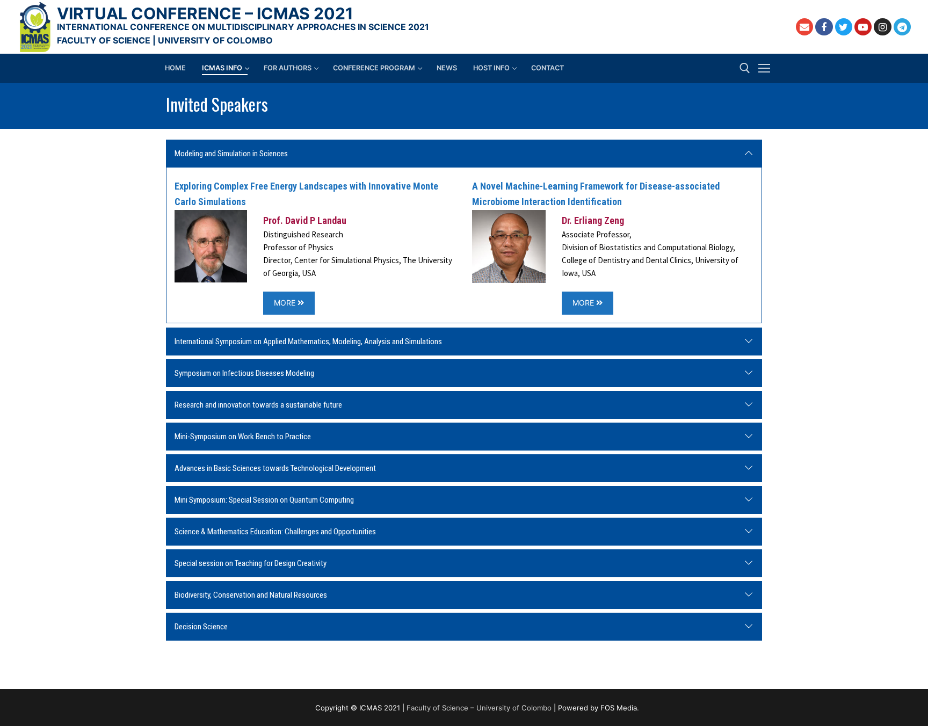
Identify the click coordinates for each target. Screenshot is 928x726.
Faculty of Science (437, 707)
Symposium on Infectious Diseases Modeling (244, 373)
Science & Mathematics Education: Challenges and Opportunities (275, 531)
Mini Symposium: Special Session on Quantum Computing (264, 500)
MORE (286, 302)
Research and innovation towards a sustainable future (258, 405)
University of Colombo (514, 707)
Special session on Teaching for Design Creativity (251, 563)
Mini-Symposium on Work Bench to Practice (243, 436)
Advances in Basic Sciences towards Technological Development (275, 468)
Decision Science (201, 626)
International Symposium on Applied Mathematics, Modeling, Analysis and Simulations (308, 341)
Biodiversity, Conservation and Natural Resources (251, 595)
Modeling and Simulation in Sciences (231, 153)
